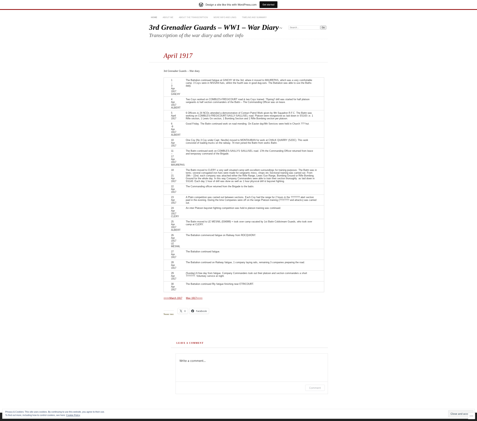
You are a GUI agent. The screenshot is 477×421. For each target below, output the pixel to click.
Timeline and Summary (254, 17)
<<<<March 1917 (173, 298)
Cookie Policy (73, 415)
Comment (315, 387)
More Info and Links (225, 17)
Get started (268, 4)
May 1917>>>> (194, 298)
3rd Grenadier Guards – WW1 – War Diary (214, 27)
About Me (168, 17)
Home (154, 17)
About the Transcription (193, 17)
